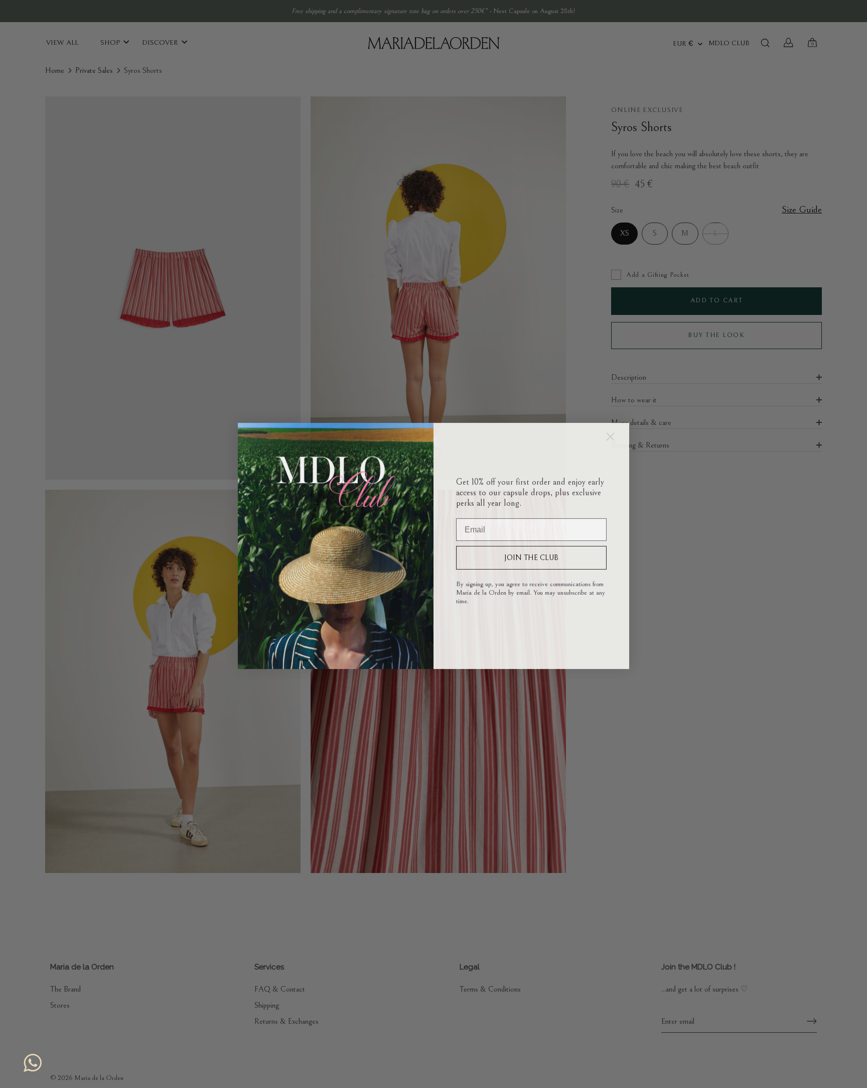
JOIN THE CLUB (531, 556)
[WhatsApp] (33, 1063)
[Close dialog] (610, 435)
